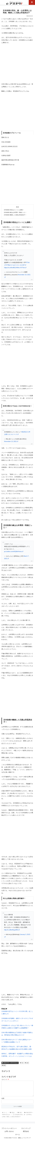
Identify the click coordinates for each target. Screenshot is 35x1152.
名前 (2, 1098)
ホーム (17, 1134)
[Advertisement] (17, 63)
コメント (5, 1079)
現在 (22, 1062)
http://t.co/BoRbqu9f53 (11, 930)
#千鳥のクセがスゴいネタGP (15, 265)
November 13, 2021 (10, 441)
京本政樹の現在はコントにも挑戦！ (14, 210)
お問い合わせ (9, 1131)
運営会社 (26, 1131)
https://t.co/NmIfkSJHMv (11, 267)
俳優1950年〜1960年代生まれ (10, 1062)
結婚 (27, 1062)
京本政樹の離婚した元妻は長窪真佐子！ (15, 215)
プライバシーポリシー (9, 1128)
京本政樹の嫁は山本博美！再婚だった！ (15, 212)
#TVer (23, 267)
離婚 (4, 1065)
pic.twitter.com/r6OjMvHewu (13, 551)
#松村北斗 (24, 432)
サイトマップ (26, 1128)
